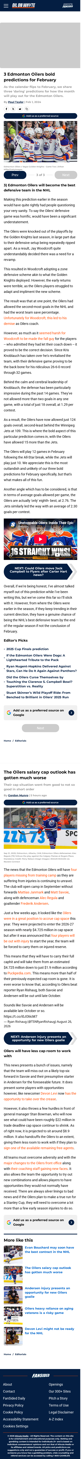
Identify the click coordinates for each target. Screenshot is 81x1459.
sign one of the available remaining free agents (39, 1148)
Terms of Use (59, 1405)
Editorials (20, 740)
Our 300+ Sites (60, 1391)
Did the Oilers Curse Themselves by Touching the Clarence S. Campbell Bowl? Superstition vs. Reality (39, 681)
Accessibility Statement (20, 1419)
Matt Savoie (60, 892)
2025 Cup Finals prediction (27, 649)
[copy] (26, 109)
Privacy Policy (13, 1405)
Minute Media (21, 1436)
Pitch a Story (58, 1398)
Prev (15, 175)
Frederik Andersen (34, 903)
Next (66, 175)
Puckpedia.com (19, 973)
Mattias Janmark (30, 892)
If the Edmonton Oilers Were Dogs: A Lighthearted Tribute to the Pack (35, 658)
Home (7, 740)
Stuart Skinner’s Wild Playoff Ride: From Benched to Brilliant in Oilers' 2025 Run (38, 695)
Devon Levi (49, 1093)
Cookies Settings (15, 1426)
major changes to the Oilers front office (33, 1163)
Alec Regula (49, 898)
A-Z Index (56, 1419)
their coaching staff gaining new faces (39, 1169)
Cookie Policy (13, 1412)
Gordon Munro (18, 795)
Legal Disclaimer (61, 1412)
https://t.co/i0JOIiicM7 (20, 1016)
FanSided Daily (14, 1398)
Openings (56, 1384)
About (7, 1384)
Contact (9, 1391)
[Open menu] (6, 5)
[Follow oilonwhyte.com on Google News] (71, 713)
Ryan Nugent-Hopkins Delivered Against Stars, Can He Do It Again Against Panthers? (41, 669)
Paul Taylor (16, 102)
